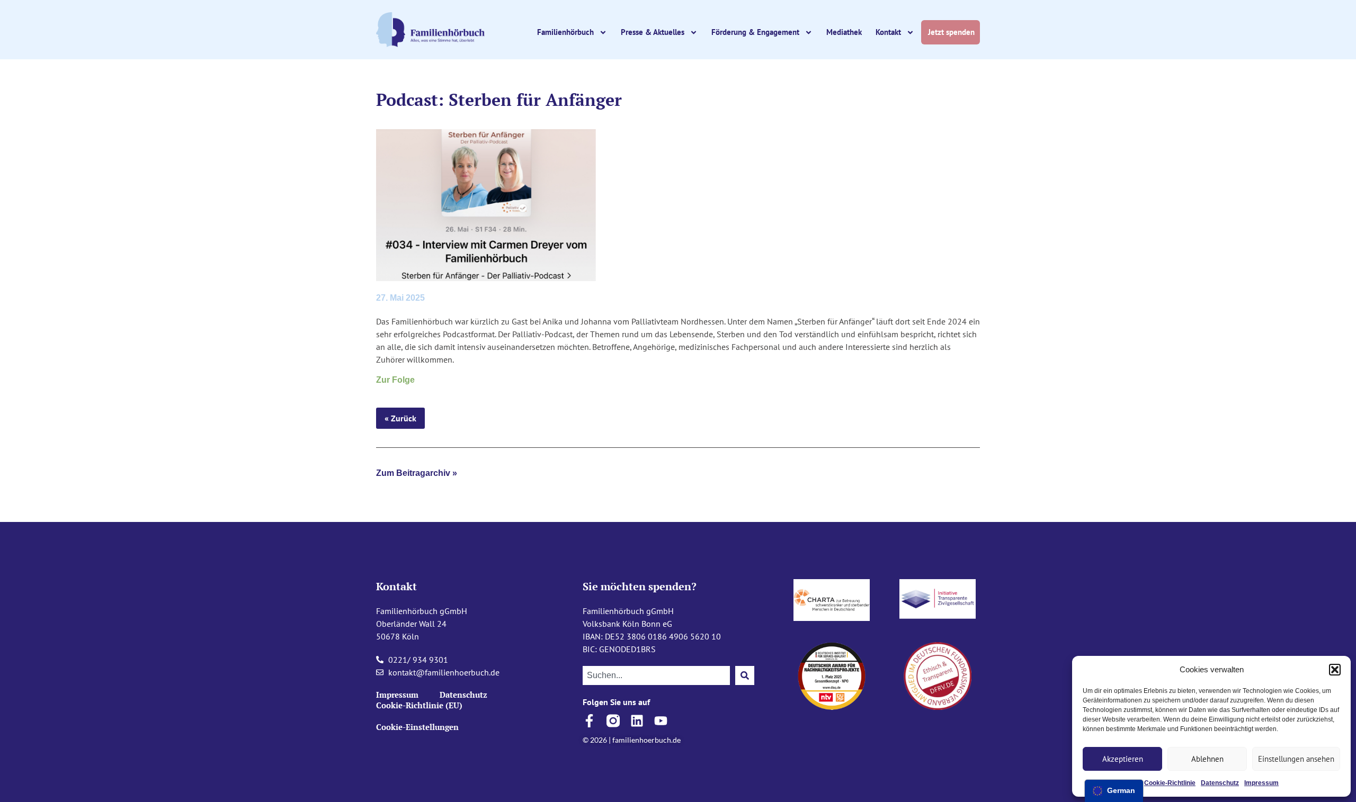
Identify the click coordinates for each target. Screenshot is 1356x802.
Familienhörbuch (565, 32)
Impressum (1261, 783)
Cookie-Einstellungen (417, 727)
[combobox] (656, 675)
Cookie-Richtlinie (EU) (419, 705)
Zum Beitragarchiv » (416, 472)
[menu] (1114, 791)
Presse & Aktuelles (652, 32)
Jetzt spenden (952, 32)
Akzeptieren (1122, 759)
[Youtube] (660, 720)
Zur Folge (395, 379)
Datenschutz (1220, 783)
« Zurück (400, 418)
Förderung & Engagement (755, 32)
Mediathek (844, 32)
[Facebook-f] (589, 720)
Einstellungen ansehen (1296, 759)
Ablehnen (1207, 759)
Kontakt (888, 32)
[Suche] (744, 675)
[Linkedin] (637, 720)
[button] (1335, 669)
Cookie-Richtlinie (1170, 783)
